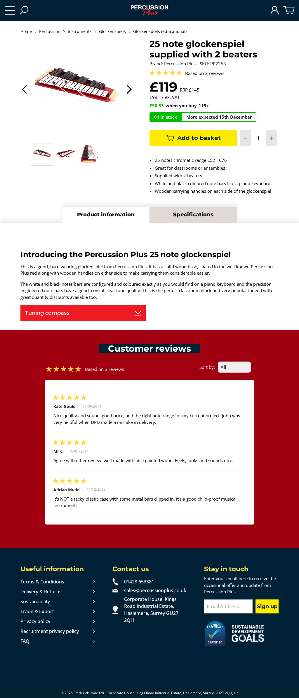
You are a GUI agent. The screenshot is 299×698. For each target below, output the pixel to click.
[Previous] (25, 89)
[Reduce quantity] (245, 138)
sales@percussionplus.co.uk (155, 590)
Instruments (80, 32)
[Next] (129, 89)
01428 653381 (139, 581)
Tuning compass (47, 313)
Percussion (49, 32)
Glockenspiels (112, 32)
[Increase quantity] (271, 138)
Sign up (267, 606)
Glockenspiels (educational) (160, 32)
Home (26, 32)
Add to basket (199, 137)
